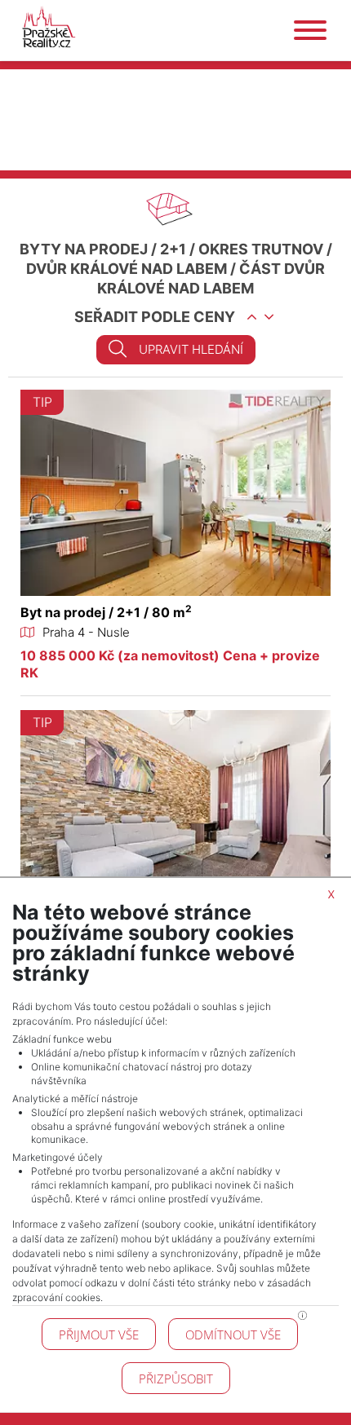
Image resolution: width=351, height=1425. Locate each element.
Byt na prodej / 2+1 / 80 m (106, 612)
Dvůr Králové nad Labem (126, 268)
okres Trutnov (260, 249)
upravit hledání (191, 349)
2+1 (173, 249)
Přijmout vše (99, 1334)
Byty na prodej (84, 249)
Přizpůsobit (176, 1378)
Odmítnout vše (233, 1334)
